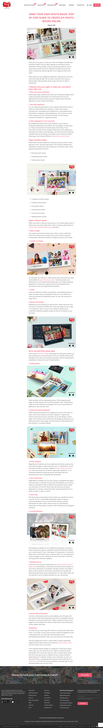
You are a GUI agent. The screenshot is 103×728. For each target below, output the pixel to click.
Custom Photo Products (65, 693)
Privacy (88, 726)
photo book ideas (43, 354)
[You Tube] (96, 726)
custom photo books (65, 643)
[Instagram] (94, 726)
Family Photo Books (64, 700)
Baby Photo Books (64, 698)
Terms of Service (82, 726)
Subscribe (82, 703)
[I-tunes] (15, 701)
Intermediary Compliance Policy (71, 726)
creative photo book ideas (60, 136)
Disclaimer (61, 726)
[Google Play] (5, 701)
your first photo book (47, 280)
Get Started (85, 675)
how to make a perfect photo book (40, 227)
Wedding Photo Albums (65, 705)
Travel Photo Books (64, 707)
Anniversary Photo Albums (66, 703)
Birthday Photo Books (65, 695)
